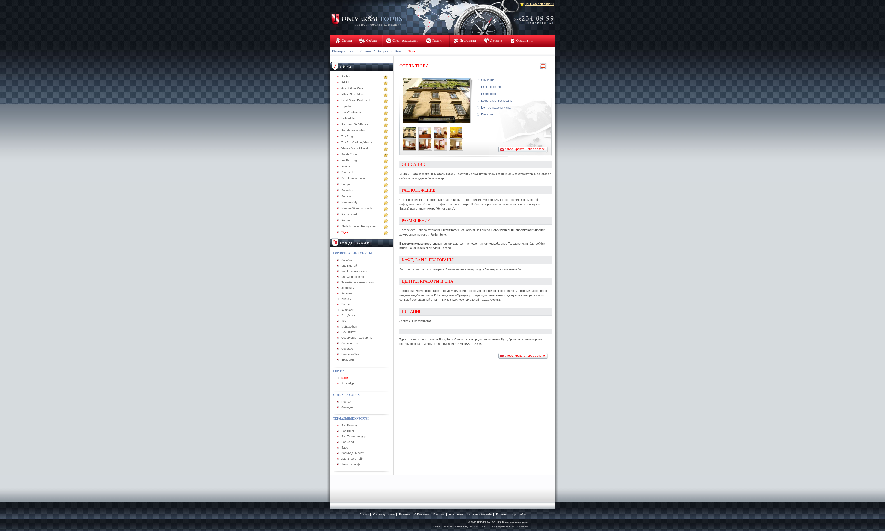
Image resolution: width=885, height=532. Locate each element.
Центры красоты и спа (496, 107)
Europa (346, 184)
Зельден (346, 293)
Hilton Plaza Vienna (353, 94)
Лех (343, 321)
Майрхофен (349, 326)
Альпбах (346, 260)
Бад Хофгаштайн (352, 276)
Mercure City (349, 202)
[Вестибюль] (440, 132)
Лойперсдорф (350, 464)
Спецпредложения (384, 514)
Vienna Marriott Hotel (354, 148)
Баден (345, 447)
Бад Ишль (347, 431)
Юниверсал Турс (343, 51)
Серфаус (347, 348)
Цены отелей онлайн (539, 4)
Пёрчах (346, 401)
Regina (346, 220)
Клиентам (439, 514)
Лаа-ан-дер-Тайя (352, 458)
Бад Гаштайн (350, 265)
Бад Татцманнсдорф (354, 436)
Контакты (501, 514)
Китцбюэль (348, 315)
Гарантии (404, 514)
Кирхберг (347, 310)
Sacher (345, 76)
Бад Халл (347, 442)
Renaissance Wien (353, 130)
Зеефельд (348, 288)
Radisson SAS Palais (354, 124)
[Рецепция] (425, 132)
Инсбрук (346, 299)
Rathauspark (349, 214)
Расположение (491, 87)
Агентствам (456, 514)
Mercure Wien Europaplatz (358, 208)
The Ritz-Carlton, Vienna (356, 142)
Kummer (346, 196)
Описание (487, 80)
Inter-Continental (351, 112)
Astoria (345, 166)
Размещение (489, 93)
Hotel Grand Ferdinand (355, 100)
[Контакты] (535, 17)
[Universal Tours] (367, 20)
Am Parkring (349, 160)
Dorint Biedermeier (353, 178)
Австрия (383, 51)
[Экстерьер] (409, 132)
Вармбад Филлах (352, 453)
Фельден (347, 407)
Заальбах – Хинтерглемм (357, 282)
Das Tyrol (347, 172)
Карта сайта (519, 514)
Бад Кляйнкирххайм (354, 271)
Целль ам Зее (350, 354)
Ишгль (345, 304)
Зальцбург (348, 383)
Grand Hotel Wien (352, 88)
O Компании (421, 514)
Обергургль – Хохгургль (356, 337)
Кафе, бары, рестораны (497, 100)
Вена (398, 51)
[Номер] (409, 144)
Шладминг (348, 359)
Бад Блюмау (349, 425)
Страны (365, 51)
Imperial (346, 106)
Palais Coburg (350, 154)
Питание (487, 114)
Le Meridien (348, 118)
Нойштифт (348, 332)
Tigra (344, 232)
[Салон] (456, 132)
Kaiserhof (347, 190)
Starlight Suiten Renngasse (358, 226)
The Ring (347, 136)
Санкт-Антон (349, 343)
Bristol (345, 82)
